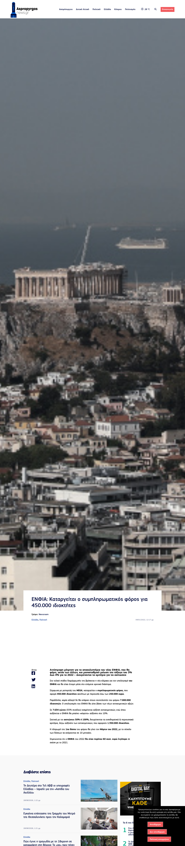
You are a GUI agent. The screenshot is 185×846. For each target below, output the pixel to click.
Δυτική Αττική (82, 9)
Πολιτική (96, 9)
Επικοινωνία (167, 9)
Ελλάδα (107, 9)
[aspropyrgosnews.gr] (24, 17)
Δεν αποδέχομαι (157, 832)
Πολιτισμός (130, 9)
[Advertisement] (92, 645)
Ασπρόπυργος (66, 9)
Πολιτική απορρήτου (159, 839)
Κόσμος (118, 9)
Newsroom (43, 614)
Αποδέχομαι (155, 824)
